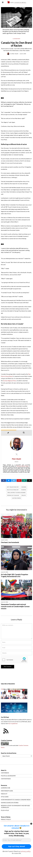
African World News (23, 466)
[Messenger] (8, 480)
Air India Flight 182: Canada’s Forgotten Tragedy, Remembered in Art (14, 575)
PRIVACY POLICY (6, 819)
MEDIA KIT (4, 793)
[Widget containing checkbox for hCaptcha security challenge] (14, 659)
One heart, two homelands (10, 542)
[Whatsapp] (24, 480)
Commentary (16, 38)
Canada (23, 487)
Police (24, 495)
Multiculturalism (13, 489)
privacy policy (26, 851)
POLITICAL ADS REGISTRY (8, 775)
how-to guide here (13, 723)
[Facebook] (3, 480)
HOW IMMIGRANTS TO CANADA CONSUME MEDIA (16, 799)
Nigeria (23, 489)
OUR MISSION (5, 773)
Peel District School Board (17, 492)
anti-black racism (13, 487)
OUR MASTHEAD (6, 778)
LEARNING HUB (5, 788)
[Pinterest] (19, 480)
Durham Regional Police (9, 380)
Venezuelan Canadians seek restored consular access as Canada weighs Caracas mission (15, 606)
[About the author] (8, 433)
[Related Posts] (24, 433)
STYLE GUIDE (4, 796)
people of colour (13, 495)
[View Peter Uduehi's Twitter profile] (16, 454)
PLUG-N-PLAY (5, 810)
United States (16, 498)
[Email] (29, 480)
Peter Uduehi (15, 53)
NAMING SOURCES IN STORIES (9, 802)
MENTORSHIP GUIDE (7, 791)
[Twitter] (13, 480)
